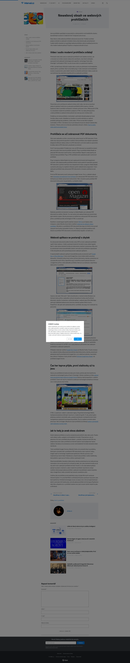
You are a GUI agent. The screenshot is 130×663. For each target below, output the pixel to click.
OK (77, 339)
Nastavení (70, 339)
